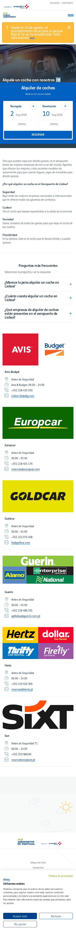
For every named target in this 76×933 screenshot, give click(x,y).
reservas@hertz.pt (22, 689)
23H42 (22, 124)
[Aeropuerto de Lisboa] (10, 15)
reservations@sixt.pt (23, 759)
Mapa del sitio (38, 862)
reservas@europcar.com (25, 469)
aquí (32, 37)
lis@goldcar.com (20, 542)
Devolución (49, 106)
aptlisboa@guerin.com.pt (25, 616)
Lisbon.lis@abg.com (22, 395)
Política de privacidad (61, 875)
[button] (33, 106)
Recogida (16, 106)
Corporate (67, 2)
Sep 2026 (18, 114)
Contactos (38, 867)
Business (55, 2)
